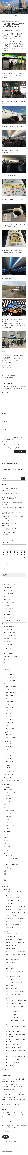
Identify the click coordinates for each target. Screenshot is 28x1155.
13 (17, 552)
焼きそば (8, 710)
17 (7, 554)
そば (7, 713)
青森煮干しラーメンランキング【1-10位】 (13, 1079)
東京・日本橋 (9, 810)
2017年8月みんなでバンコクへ (14, 991)
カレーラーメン (10, 701)
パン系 (6, 726)
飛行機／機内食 (7, 375)
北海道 (6, 789)
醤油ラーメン (9, 686)
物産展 (6, 599)
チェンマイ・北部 (10, 864)
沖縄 (5, 843)
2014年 (6, 1054)
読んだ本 (4, 784)
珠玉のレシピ (7, 662)
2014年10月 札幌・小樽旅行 (13, 1062)
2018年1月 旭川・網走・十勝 (13, 945)
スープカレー (9, 680)
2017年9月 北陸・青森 (12, 994)
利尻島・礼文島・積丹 (12, 988)
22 (24, 554)
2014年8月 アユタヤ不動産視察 (14, 1056)
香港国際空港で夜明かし (8, 1089)
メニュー (15, 15)
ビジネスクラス (8, 632)
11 (10, 552)
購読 (5, 1137)
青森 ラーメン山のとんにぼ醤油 (11, 493)
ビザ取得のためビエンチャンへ (14, 936)
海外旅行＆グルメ (7, 602)
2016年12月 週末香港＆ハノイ (14, 1020)
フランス (6, 883)
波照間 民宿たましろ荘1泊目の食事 (12, 1104)
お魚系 (6, 732)
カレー (6, 672)
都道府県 (4, 787)
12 (14, 552)
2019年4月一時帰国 (11, 915)
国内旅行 (6, 587)
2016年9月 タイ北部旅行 (12, 1014)
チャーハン (9, 752)
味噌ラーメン (9, 692)
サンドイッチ (9, 728)
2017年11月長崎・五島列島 (13, 976)
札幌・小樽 (9, 792)
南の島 (8, 855)
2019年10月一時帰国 (11, 897)
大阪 (5, 837)
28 (21, 557)
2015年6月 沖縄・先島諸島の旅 (14, 1050)
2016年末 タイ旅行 (11, 1017)
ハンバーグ (9, 743)
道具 (5, 665)
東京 (5, 807)
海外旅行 (6, 605)
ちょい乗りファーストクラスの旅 (15, 918)
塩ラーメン (9, 689)
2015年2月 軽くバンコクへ (13, 1047)
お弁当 (6, 765)
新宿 (7, 816)
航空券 (6, 641)
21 (21, 554)
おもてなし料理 (8, 650)
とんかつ (8, 746)
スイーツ (6, 777)
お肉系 (6, 741)
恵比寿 (8, 819)
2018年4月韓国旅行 (11, 948)
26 (14, 557)
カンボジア (7, 868)
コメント (5, 392)
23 (3, 557)
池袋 (7, 828)
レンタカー (7, 617)
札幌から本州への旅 (11, 959)
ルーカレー (9, 677)
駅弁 (5, 596)
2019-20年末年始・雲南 (12, 891)
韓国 (5, 880)
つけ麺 (8, 704)
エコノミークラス (19, 375)
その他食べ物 (7, 774)
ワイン (6, 659)
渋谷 (7, 813)
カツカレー (9, 674)
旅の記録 (4, 886)
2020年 (6, 889)
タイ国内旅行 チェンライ (13, 909)
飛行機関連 (13, 375)
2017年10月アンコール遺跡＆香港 (15, 971)
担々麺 (8, 698)
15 (24, 552)
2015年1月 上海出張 (11, 1044)
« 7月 (7, 563)
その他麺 (8, 722)
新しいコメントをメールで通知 (12, 445)
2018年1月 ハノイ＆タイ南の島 (14, 942)
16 (3, 554)
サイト (4, 429)
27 (17, 557)
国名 (3, 850)
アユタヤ (8, 861)
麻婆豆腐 (8, 761)
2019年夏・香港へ (11, 927)
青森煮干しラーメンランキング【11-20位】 (13, 1094)
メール (4, 421)
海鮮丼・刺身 (9, 737)
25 (10, 557)
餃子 (7, 755)
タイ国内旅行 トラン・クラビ (14, 906)
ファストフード (8, 771)
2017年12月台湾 (10, 979)
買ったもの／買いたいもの (9, 780)
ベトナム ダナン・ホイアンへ (14, 912)
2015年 (6, 1024)
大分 (5, 840)
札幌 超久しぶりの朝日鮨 (9, 523)
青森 (5, 804)
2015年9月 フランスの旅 (12, 1031)
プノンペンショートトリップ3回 (14, 951)
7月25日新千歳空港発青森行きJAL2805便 (13, 507)
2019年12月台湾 (10, 903)
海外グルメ (7, 608)
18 (10, 554)
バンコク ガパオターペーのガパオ (11, 1092)
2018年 (6, 931)
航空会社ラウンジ (9, 638)
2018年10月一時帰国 (11, 933)
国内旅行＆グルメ (7, 584)
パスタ (8, 719)
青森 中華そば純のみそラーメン (11, 498)
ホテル (6, 614)
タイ (5, 853)
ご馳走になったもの (9, 656)
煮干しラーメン (10, 695)
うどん (8, 716)
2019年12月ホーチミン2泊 (13, 900)
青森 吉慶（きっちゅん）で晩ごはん (12, 502)
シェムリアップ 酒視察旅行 (13, 924)
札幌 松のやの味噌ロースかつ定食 (11, 512)
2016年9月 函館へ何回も (12, 1011)
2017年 (6, 966)
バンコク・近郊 (10, 858)
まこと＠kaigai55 (15, 21)
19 (14, 554)
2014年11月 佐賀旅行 (9, 377)
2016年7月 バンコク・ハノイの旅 (14, 1006)
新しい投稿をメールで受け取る (12, 448)
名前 (4, 413)
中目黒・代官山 (10, 822)
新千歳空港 (9, 795)
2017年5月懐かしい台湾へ (13, 982)
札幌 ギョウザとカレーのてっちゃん (12, 528)
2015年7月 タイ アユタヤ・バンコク (15, 1026)
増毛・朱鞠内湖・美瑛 (12, 985)
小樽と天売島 (9, 962)
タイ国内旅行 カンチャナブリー (15, 939)
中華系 (6, 750)
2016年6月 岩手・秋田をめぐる (14, 1003)
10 (7, 552)
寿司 (7, 734)
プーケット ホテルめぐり (12, 921)
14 (21, 552)
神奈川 (6, 831)
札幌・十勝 (9, 968)
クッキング (5, 648)
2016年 (6, 998)
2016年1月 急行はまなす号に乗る (14, 1000)
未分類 (4, 1069)
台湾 (5, 871)
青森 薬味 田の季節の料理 (9, 488)
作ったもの (7, 653)
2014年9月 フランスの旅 (12, 1059)
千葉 (5, 834)
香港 (5, 874)
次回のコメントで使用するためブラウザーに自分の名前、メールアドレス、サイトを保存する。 (14, 439)
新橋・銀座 (9, 825)
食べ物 (4, 669)
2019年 (6, 895)
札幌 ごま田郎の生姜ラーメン (10, 533)
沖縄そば (8, 707)
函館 (7, 798)
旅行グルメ (7, 593)
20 (17, 554)
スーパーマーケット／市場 (11, 620)
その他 (8, 801)
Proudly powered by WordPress (10, 1151)
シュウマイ (9, 758)
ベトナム (6, 877)
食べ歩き (6, 590)
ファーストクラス (9, 629)
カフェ (6, 611)
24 (7, 557)
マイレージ (7, 644)
